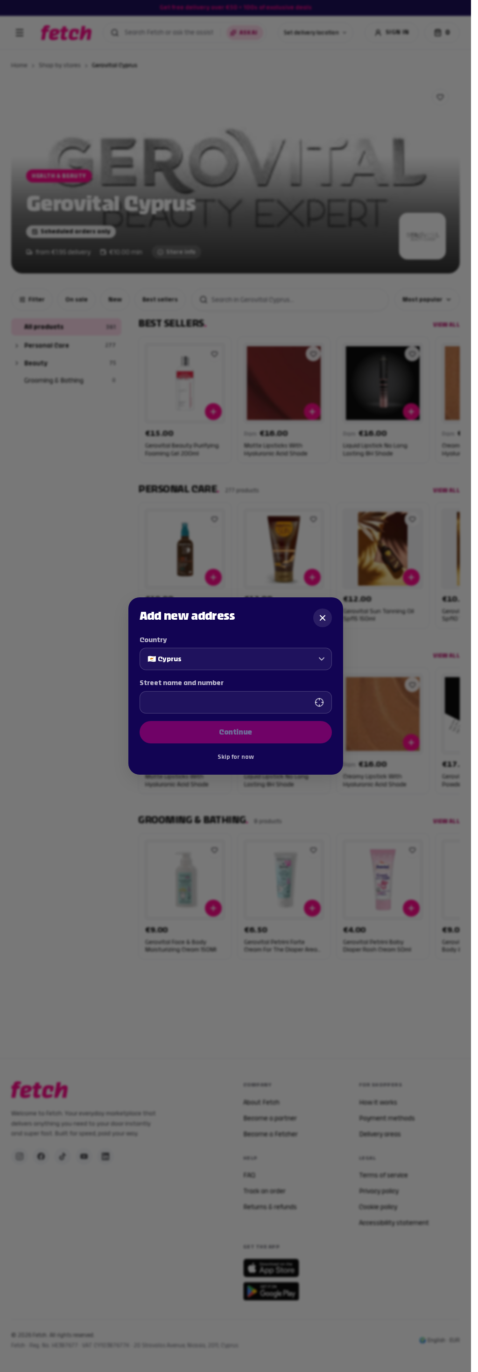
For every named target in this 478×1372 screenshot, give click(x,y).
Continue (235, 732)
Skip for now (236, 757)
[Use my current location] (319, 702)
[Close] (322, 618)
